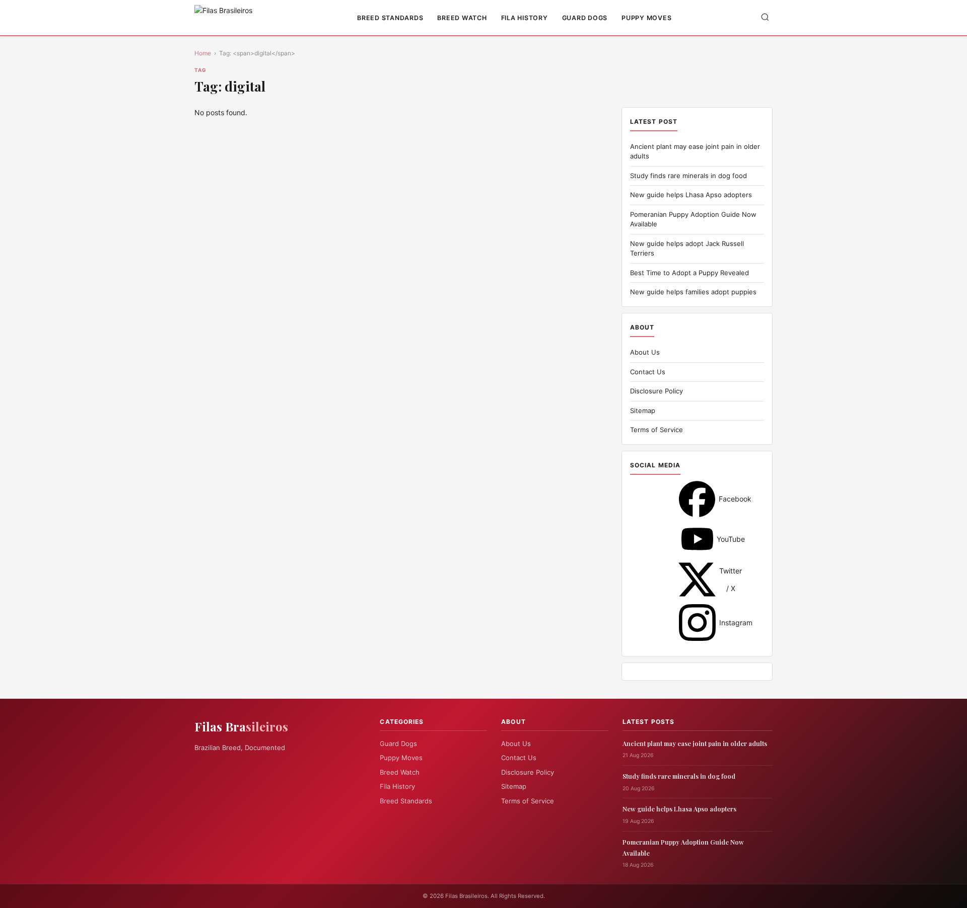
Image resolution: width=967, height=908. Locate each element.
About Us (645, 352)
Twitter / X (697, 579)
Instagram (697, 622)
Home (202, 53)
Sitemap (642, 410)
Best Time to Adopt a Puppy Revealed (689, 273)
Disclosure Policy (656, 391)
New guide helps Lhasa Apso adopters (691, 195)
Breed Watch (462, 18)
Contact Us (647, 372)
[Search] (765, 18)
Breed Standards (390, 18)
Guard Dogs (585, 18)
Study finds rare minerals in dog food (688, 176)
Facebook (697, 499)
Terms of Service (656, 430)
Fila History (524, 18)
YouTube (697, 539)
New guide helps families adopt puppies (693, 292)
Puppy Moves (646, 18)
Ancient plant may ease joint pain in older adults (695, 743)
